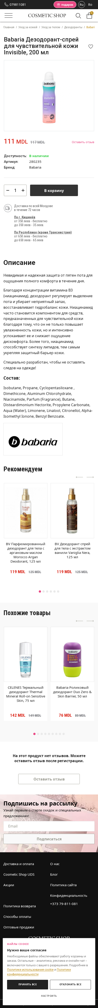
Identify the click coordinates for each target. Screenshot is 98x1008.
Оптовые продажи (18, 927)
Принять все (27, 984)
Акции (8, 885)
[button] (40, 591)
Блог (54, 874)
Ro (90, 4)
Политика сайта (63, 885)
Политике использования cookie (30, 969)
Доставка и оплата (18, 863)
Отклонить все (70, 984)
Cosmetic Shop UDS (18, 874)
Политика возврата (19, 906)
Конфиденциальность (68, 895)
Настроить (49, 995)
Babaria (35, 167)
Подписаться (49, 838)
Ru (82, 4)
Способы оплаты (17, 916)
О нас (54, 863)
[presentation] (79, 477)
